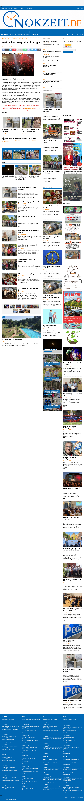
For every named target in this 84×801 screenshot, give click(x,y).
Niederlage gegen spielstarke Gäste (29, 730)
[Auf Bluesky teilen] (36, 50)
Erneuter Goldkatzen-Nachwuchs (8, 760)
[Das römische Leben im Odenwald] (36, 306)
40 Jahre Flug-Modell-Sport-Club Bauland (30, 740)
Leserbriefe (43, 32)
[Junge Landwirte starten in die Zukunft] (22, 154)
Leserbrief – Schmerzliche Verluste (51, 206)
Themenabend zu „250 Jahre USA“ (29, 274)
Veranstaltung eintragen (6, 8)
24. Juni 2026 (5, 782)
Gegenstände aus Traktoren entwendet (10, 742)
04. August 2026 (49, 379)
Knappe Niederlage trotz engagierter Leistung (52, 52)
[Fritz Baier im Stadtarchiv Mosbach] (11, 122)
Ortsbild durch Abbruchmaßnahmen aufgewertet (51, 82)
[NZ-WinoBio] (72, 344)
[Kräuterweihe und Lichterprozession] (18, 306)
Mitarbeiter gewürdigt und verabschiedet (27, 246)
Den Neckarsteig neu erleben (7, 773)
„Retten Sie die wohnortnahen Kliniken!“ (51, 296)
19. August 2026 (5, 747)
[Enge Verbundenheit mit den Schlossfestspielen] (15, 311)
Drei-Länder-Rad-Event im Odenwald (9, 763)
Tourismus (4, 754)
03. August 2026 (6, 341)
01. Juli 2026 (5, 775)
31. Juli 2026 (22, 248)
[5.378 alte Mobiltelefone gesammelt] (52, 404)
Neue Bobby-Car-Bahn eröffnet (8, 787)
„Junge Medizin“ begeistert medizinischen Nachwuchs (71, 748)
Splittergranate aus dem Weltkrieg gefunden (30, 130)
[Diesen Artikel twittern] (7, 50)
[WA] (83, 34)
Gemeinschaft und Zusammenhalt (29, 744)
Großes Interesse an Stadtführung (8, 783)
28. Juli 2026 (22, 263)
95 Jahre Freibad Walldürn (12, 340)
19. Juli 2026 (25, 786)
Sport (23, 716)
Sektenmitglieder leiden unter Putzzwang (51, 782)
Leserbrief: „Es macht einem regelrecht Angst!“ (52, 786)
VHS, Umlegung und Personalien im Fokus (51, 741)
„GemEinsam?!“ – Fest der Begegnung (26, 260)
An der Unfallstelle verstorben (50, 41)
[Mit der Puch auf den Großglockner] (24, 306)
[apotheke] (72, 263)
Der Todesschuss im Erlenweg (49, 326)
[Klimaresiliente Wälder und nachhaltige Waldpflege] (52, 389)
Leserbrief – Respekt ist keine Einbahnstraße (52, 779)
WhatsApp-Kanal (20, 53)
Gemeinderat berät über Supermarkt (50, 719)
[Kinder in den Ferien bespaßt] (9, 154)
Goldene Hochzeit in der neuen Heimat (28, 231)
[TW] (70, 34)
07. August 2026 (68, 551)
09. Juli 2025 (46, 780)
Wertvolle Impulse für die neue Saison (29, 747)
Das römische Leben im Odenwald (71, 518)
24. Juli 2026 (5, 765)
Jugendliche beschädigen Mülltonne (9, 736)
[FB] (67, 34)
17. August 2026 (68, 429)
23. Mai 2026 (46, 240)
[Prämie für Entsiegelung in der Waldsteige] (21, 170)
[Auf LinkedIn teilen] (10, 50)
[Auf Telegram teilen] (32, 50)
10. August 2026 (23, 219)
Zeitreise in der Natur (67, 751)
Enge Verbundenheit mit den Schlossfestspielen (71, 549)
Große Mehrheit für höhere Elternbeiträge (51, 730)
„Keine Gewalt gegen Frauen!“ (28, 202)
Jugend (65, 716)
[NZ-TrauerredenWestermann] (72, 200)
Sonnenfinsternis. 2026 (8, 177)
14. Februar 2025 (47, 790)
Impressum (22, 8)
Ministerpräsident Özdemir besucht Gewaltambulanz (50, 727)
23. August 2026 (6, 133)
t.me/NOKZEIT (37, 107)
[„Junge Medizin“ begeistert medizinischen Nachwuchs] (35, 154)
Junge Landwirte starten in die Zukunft (70, 744)
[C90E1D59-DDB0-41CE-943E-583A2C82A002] (72, 328)
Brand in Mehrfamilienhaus (49, 78)
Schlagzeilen (10, 32)
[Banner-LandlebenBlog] (72, 212)
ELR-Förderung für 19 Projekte (49, 745)
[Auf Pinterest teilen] (14, 50)
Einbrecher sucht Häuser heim (8, 749)
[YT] (72, 34)
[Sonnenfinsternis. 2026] (8, 170)
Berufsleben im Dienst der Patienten (27, 217)
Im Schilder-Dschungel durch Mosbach (50, 776)
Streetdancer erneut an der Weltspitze (30, 722)
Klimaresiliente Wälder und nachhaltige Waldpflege (52, 391)
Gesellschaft (25, 755)
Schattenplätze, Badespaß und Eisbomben (10, 780)
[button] (1, 6)
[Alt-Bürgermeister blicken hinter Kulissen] (21, 311)
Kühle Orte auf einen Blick (34, 177)
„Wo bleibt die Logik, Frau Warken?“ (51, 237)
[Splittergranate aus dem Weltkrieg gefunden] (31, 122)
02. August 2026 (49, 394)
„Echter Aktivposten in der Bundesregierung (51, 748)
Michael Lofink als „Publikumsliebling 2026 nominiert (30, 727)
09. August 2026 (68, 490)
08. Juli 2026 (5, 771)
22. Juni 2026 (5, 785)
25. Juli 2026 (22, 275)
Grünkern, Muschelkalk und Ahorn (8, 767)
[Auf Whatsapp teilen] (25, 50)
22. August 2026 (26, 133)
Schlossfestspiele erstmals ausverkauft (21, 137)
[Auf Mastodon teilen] (28, 50)
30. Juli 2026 (5, 762)
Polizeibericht (5, 716)
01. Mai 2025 (46, 784)
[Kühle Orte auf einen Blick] (35, 170)
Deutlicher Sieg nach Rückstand (28, 737)
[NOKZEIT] (42, 28)
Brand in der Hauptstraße (49, 48)
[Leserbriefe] (52, 197)
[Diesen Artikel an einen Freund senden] (18, 50)
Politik (44, 716)
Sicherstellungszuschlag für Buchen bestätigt (52, 738)
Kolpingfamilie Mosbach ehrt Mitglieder (30, 785)
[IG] (75, 34)
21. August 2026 (19, 140)
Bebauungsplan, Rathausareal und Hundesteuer (50, 734)
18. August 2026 (46, 724)
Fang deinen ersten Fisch (68, 734)
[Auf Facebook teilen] (3, 50)
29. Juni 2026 (5, 778)
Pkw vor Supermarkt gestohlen (8, 739)
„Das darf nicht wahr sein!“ (48, 789)
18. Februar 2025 (47, 787)
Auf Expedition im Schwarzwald (33, 137)
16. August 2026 (26, 732)
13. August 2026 (49, 351)
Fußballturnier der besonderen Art (29, 750)
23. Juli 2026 (22, 291)
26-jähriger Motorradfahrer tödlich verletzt (8, 138)
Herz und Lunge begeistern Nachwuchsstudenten (49, 74)
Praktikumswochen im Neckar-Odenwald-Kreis (72, 727)
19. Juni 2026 (5, 788)
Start (2, 32)
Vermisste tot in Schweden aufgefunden (10, 746)
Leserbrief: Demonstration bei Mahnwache (52, 267)
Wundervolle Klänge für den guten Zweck (72, 609)
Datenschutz (29, 8)
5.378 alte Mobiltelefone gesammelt (51, 406)
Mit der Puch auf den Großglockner (70, 458)
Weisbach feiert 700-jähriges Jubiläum (28, 289)
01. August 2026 (68, 612)
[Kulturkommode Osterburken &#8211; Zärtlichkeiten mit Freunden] (72, 173)
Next (4, 155)
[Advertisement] (73, 63)
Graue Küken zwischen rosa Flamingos (9, 770)
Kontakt (16, 8)
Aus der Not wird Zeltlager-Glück (69, 730)
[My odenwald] (72, 322)
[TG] (80, 34)
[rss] (78, 34)
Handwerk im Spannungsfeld (48, 722)
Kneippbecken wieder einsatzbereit (9, 777)
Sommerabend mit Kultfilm (72, 488)
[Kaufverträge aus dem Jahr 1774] (12, 306)
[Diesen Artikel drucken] (21, 50)
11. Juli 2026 (5, 768)
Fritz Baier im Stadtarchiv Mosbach (10, 130)
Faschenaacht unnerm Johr (68, 737)
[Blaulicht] (72, 631)
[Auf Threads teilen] (39, 50)
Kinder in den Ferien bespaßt (69, 740)
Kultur (65, 756)
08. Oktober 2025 (47, 777)
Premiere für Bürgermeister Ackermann (50, 751)
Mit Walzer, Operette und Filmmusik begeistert (72, 790)
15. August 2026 (68, 460)
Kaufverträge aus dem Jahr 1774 (72, 394)
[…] (35, 197)
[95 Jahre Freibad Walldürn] (21, 327)
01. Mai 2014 (5, 46)
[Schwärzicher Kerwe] (72, 142)
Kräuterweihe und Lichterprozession (69, 427)
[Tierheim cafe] (72, 290)
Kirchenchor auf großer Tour (27, 788)
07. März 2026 (46, 269)
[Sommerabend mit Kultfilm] (30, 306)
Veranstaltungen (22, 32)
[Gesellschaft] (9, 192)
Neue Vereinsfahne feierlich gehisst (29, 734)
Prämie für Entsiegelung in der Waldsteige (20, 177)
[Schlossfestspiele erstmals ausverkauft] (6, 306)
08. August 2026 (23, 234)
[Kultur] (72, 354)
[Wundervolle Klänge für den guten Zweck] (27, 311)
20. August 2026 (68, 397)
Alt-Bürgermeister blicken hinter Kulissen (72, 580)
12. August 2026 (47, 209)
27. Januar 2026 (47, 299)
